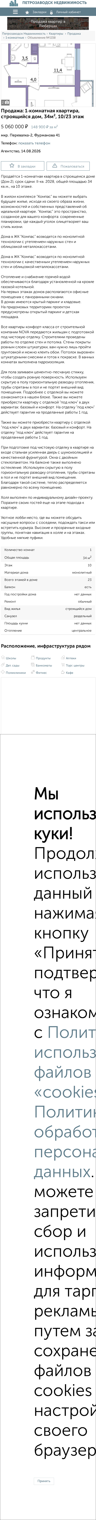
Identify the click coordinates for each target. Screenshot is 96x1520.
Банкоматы (43, 665)
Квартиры (56, 33)
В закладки (26, 166)
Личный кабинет (68, 12)
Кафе (69, 672)
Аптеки (70, 658)
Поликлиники (15, 672)
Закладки (39, 12)
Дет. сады (12, 665)
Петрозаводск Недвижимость (23, 33)
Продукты (43, 658)
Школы (10, 658)
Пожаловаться (72, 166)
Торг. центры (74, 665)
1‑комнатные (15, 37)
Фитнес (41, 672)
